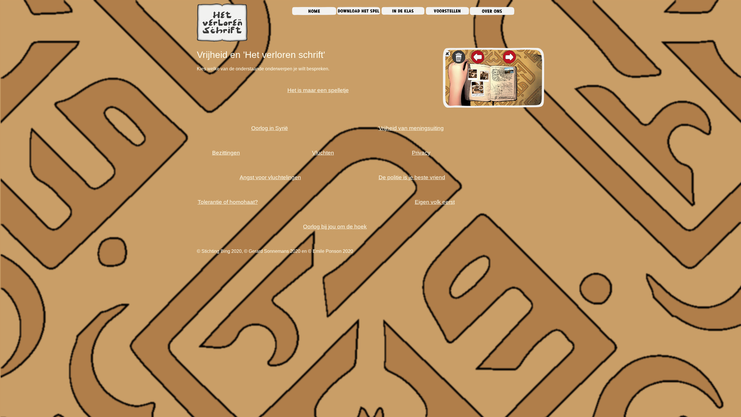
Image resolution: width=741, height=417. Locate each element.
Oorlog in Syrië (269, 128)
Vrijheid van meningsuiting (411, 128)
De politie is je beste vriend (412, 177)
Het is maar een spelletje (318, 90)
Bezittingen (226, 153)
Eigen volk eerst (435, 202)
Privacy (421, 153)
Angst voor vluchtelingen (270, 177)
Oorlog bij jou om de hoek (335, 227)
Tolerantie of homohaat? (228, 202)
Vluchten (323, 153)
